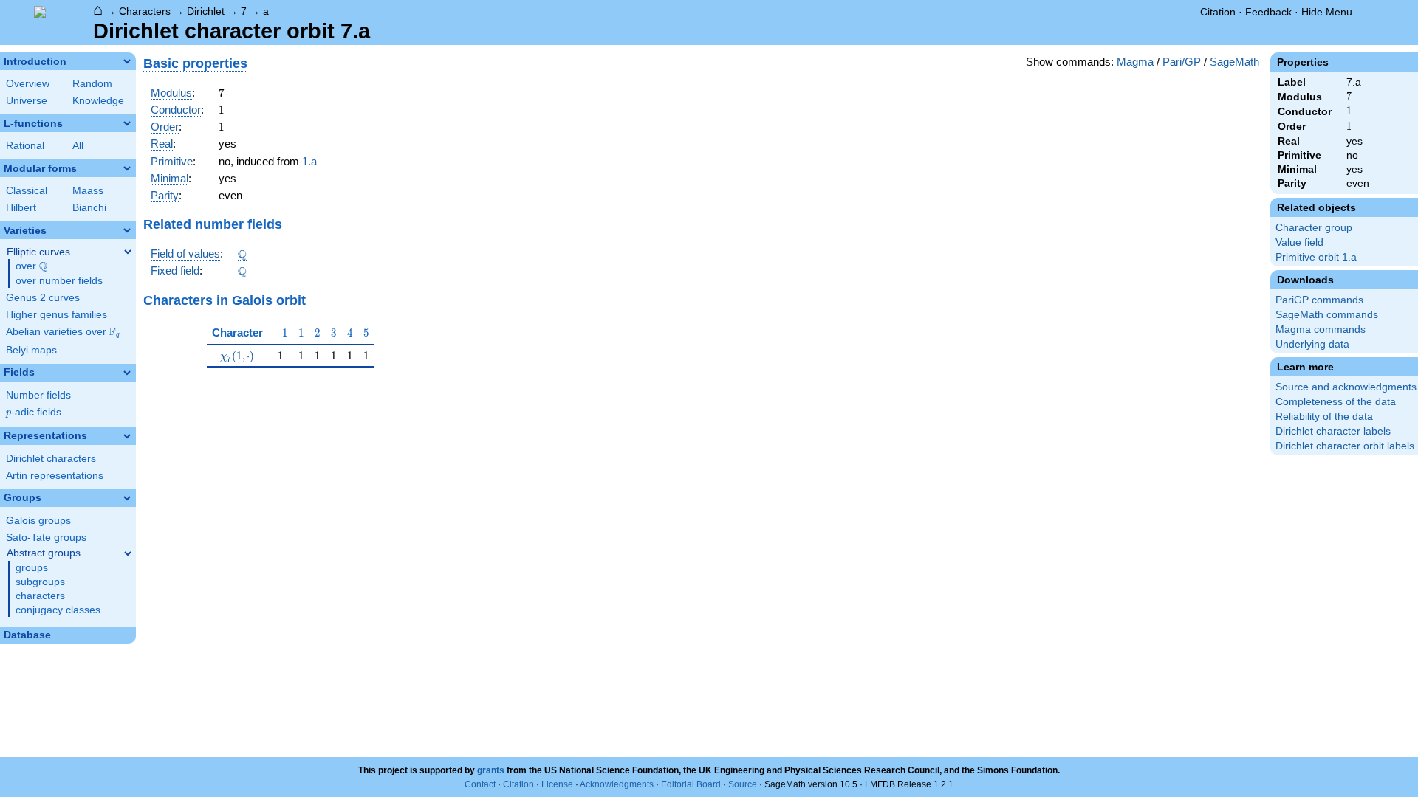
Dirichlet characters (51, 458)
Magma (1135, 61)
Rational (25, 145)
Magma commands (1320, 329)
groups (32, 567)
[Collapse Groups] (127, 498)
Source (742, 784)
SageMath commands (1326, 314)
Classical (26, 190)
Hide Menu (1326, 12)
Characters (145, 11)
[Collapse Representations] (127, 436)
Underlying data (1312, 344)
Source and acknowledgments (1346, 387)
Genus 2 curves (43, 297)
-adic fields (33, 412)
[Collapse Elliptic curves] (128, 252)
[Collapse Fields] (127, 373)
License (557, 784)
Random (92, 83)
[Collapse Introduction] (127, 61)
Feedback (1268, 12)
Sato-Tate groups (46, 537)
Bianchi (89, 207)
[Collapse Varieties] (127, 230)
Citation (1218, 12)
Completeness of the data (1335, 401)
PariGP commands (1319, 300)
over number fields (59, 280)
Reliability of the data (1324, 416)
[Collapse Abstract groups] (128, 553)
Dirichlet (206, 11)
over (31, 266)
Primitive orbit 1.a (1316, 257)
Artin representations (54, 475)
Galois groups (38, 520)
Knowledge (98, 100)
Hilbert (21, 207)
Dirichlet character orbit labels (1344, 446)
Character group (1313, 227)
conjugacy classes (58, 609)
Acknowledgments (617, 784)
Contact (480, 784)
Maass (87, 190)
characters (40, 595)
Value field (1299, 242)
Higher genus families (56, 314)
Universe (26, 100)
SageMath (1234, 61)
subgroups (40, 581)
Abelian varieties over (63, 332)
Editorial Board (691, 784)
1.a (309, 161)
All (77, 145)
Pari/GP (1181, 61)
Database (27, 635)
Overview (27, 83)
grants (490, 770)
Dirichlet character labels (1333, 431)
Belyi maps (31, 350)
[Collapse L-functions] (127, 123)
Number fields (38, 395)
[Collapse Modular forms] (127, 168)
